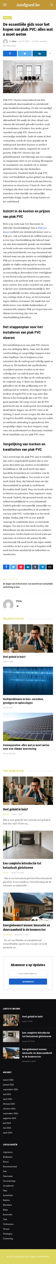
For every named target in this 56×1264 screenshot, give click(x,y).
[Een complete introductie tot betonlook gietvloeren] (28, 845)
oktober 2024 (9, 1108)
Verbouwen (8, 1224)
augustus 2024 (9, 1118)
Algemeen (8, 1152)
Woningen (7, 1233)
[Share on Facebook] (10, 53)
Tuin (5, 1219)
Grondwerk (8, 1185)
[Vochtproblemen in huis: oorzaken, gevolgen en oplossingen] (28, 681)
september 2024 (10, 1113)
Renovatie (7, 1214)
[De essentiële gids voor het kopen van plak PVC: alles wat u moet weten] (28, 76)
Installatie (8, 1195)
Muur (5, 1209)
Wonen (7, 18)
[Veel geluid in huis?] (28, 638)
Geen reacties (41, 41)
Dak (5, 1171)
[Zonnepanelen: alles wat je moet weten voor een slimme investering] (28, 727)
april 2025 (7, 1099)
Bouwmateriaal (10, 1166)
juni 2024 (7, 1123)
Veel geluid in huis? (14, 656)
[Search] (51, 4)
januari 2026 (8, 1084)
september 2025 (10, 1089)
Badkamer (8, 1156)
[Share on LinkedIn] (40, 53)
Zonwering (8, 1238)
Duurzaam (8, 1176)
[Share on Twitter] (25, 53)
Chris (14, 41)
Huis (5, 1190)
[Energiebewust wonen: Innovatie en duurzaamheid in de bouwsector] (28, 907)
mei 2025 (7, 1094)
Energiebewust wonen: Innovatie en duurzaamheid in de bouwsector (37, 1053)
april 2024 (7, 1132)
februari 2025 (9, 1103)
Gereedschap (9, 1180)
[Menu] (5, 4)
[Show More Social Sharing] (50, 53)
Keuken (6, 1200)
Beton (6, 1161)
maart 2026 (8, 1079)
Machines (7, 1204)
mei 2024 (7, 1127)
